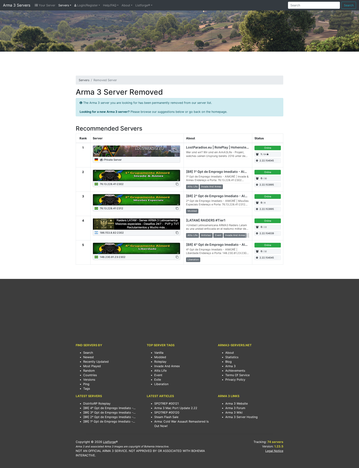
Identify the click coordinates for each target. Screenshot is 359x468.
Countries (90, 375)
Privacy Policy (235, 379)
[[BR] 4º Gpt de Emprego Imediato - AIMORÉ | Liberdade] (136, 248)
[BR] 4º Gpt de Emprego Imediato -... (109, 408)
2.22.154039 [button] (267, 233)
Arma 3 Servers (16, 5)
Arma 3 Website (236, 403)
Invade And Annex (167, 366)
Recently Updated (96, 361)
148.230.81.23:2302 (112, 257)
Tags (86, 388)
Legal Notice (274, 451)
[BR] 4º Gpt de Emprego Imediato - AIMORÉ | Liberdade (229, 245)
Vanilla (158, 352)
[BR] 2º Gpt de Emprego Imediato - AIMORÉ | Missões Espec (233, 196)
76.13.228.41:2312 (111, 208)
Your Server (46, 5)
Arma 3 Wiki (234, 412)
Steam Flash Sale (166, 417)
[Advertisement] (179, 64)
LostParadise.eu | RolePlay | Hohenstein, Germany (225, 147)
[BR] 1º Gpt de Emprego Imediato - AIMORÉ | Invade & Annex (233, 172)
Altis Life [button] (192, 186)
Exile (157, 379)
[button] (177, 184)
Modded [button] (192, 210)
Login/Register (87, 5)
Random (89, 370)
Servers (63, 5)
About (126, 5)
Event (158, 375)
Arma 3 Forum (235, 408)
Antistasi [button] (206, 235)
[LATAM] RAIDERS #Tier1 (205, 220)
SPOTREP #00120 (166, 412)
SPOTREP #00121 (166, 403)
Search (349, 5)
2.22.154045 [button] (267, 160)
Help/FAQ (109, 5)
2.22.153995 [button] (267, 184)
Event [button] (218, 235)
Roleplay (160, 361)
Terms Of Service (237, 375)
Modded (160, 357)
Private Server (112, 159)
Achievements (235, 370)
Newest (88, 357)
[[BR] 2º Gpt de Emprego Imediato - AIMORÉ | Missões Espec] (136, 199)
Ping (86, 384)
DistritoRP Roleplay (97, 403)
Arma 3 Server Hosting (241, 417)
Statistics (231, 357)
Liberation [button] (193, 259)
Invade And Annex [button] (211, 186)
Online (267, 147)
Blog (228, 361)
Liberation (161, 384)
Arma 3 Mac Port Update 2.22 (175, 408)
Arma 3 (230, 366)
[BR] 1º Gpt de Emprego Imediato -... (109, 421)
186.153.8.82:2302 (111, 232)
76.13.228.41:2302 (111, 184)
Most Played (92, 366)
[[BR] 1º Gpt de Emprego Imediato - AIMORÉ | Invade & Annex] (136, 175)
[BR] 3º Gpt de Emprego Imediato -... (109, 412)
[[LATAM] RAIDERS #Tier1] (136, 224)
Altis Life (160, 370)
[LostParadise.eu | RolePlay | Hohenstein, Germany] (136, 151)
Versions (89, 379)
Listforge (109, 442)
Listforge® (142, 5)
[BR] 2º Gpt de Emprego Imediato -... (109, 417)
